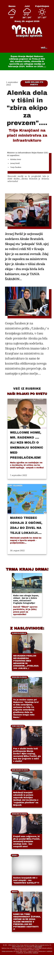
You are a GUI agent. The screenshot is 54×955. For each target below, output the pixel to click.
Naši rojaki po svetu (34, 83)
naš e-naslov (38, 946)
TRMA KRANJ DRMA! (27, 569)
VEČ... (44, 48)
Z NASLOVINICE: (27, 628)
